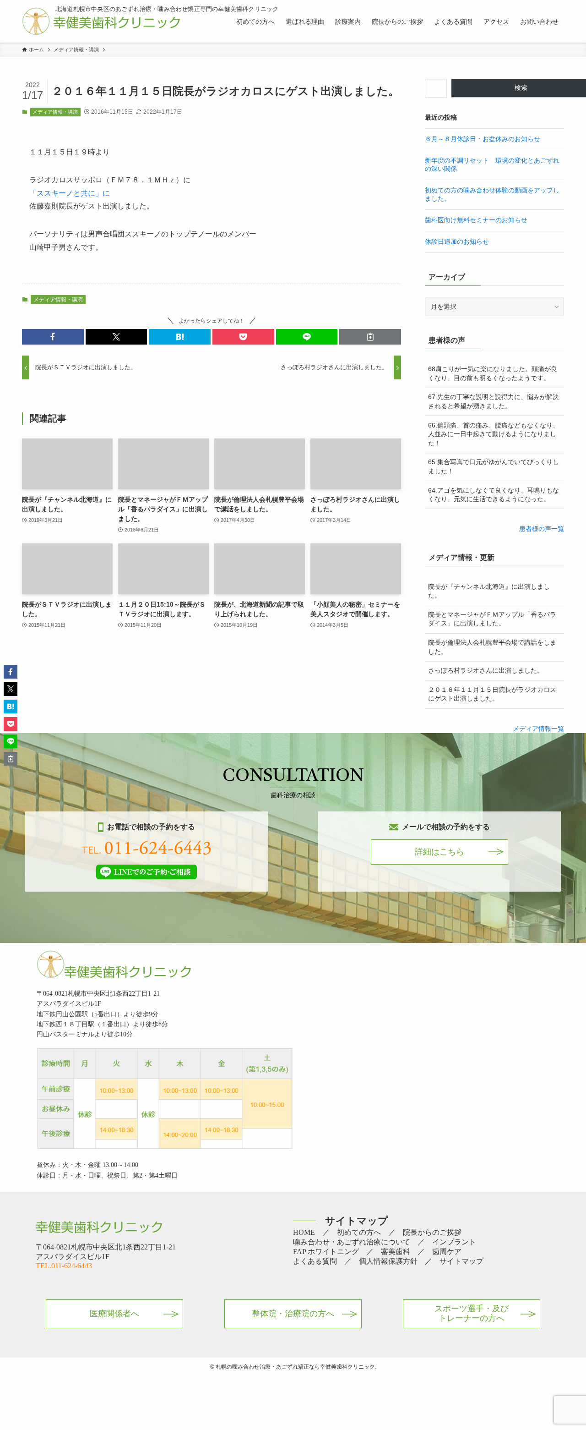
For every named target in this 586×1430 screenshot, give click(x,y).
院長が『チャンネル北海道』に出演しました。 (489, 591)
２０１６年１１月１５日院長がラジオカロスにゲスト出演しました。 (492, 694)
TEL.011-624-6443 (64, 1266)
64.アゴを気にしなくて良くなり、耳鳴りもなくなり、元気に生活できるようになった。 (493, 495)
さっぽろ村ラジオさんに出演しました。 (485, 670)
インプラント (454, 1242)
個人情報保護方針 (388, 1261)
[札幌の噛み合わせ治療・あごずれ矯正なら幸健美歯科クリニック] (101, 21)
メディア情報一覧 (538, 728)
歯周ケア (446, 1251)
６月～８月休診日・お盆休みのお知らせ (482, 138)
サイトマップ (461, 1261)
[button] (53, 337)
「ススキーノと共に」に (69, 193)
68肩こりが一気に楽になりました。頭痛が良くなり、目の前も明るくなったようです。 (492, 373)
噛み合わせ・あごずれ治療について (351, 1242)
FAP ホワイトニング (326, 1251)
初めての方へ (359, 1232)
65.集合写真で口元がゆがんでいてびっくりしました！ (493, 466)
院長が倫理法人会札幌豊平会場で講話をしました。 (492, 647)
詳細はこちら (439, 851)
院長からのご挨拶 (432, 1232)
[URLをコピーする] (370, 337)
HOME (304, 1232)
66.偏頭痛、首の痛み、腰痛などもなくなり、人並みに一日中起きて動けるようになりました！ (493, 434)
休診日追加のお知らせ (457, 241)
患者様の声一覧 (541, 528)
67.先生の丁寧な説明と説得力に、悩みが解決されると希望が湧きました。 (493, 401)
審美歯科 (395, 1251)
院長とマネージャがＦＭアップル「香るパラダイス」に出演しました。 (492, 619)
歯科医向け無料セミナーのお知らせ (476, 220)
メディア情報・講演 (55, 112)
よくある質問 (315, 1261)
